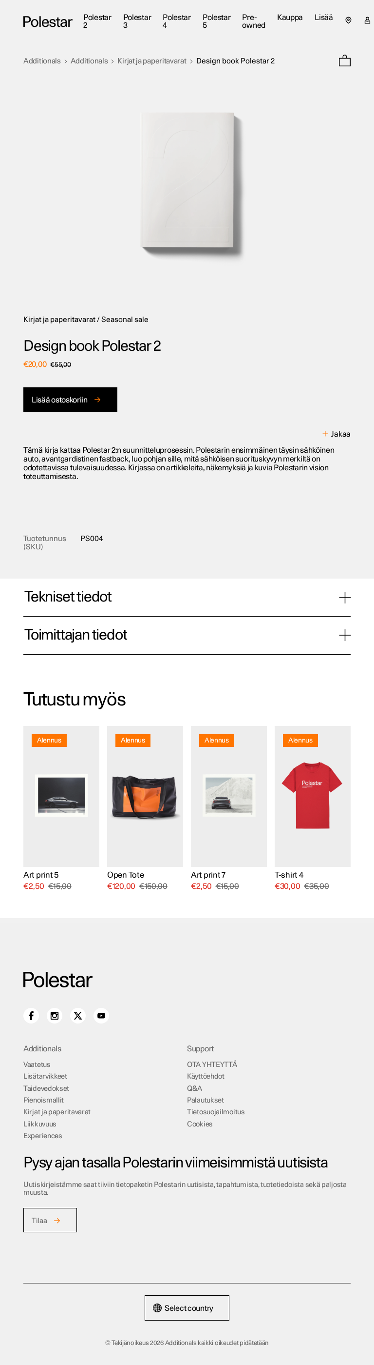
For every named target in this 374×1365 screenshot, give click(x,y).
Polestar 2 (97, 21)
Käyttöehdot (205, 1076)
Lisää (324, 17)
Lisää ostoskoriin (60, 400)
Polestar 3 (137, 21)
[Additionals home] (48, 21)
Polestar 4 (177, 21)
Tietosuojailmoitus (216, 1112)
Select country (189, 1308)
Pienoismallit (43, 1100)
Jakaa (341, 434)
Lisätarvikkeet (45, 1076)
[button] (345, 61)
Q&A (194, 1088)
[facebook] (31, 1016)
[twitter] (78, 1016)
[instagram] (54, 1016)
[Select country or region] (348, 20)
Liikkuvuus (39, 1124)
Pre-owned (253, 21)
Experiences (42, 1136)
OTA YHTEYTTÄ (212, 1064)
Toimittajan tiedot (75, 635)
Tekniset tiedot (68, 597)
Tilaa (39, 1220)
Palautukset (205, 1100)
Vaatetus (37, 1064)
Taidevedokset (46, 1088)
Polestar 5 (217, 21)
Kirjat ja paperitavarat (151, 61)
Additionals (42, 61)
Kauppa (290, 17)
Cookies (200, 1124)
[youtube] (101, 1016)
